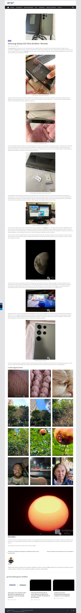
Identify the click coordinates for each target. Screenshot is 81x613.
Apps (36, 7)
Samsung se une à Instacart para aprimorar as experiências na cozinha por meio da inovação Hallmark (17, 595)
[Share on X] (1, 306)
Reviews (12, 7)
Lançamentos (19, 7)
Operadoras (41, 7)
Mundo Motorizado (28, 7)
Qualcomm (66, 227)
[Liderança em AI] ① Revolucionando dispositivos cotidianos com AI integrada (62, 594)
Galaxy (14, 48)
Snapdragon (26, 51)
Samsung (10, 48)
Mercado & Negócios (51, 7)
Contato (60, 7)
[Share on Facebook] (1, 304)
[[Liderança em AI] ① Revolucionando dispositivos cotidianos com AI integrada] (63, 580)
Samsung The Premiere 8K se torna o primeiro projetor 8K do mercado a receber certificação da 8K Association (40, 595)
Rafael (18, 46)
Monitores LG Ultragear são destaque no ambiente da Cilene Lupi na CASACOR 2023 (23, 552)
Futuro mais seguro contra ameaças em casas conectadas (60, 551)
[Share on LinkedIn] (1, 309)
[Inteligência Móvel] (8, 7)
